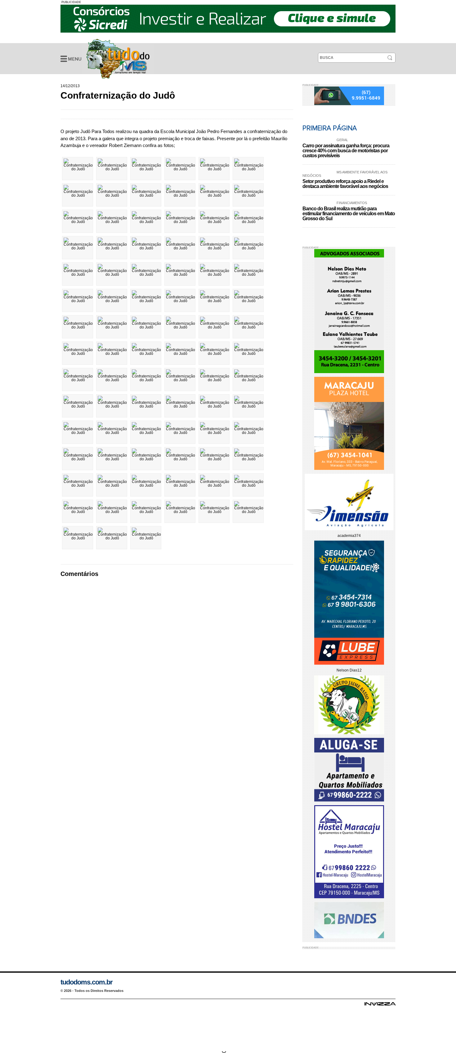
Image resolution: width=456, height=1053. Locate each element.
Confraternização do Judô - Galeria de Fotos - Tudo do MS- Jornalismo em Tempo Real (118, 58)
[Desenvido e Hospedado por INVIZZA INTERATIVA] (380, 1005)
